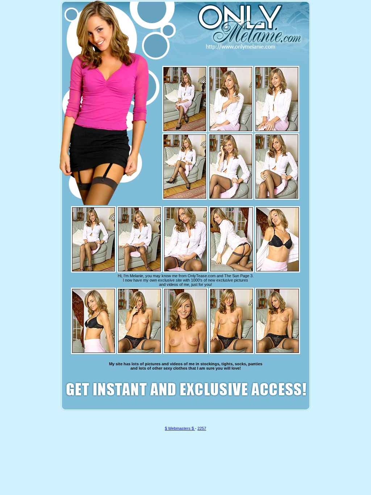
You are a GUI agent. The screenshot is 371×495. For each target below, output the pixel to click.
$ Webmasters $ (180, 428)
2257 (201, 428)
